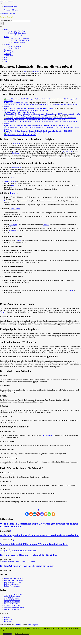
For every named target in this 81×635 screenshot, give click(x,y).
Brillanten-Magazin (10, 6)
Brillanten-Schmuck (6, 17)
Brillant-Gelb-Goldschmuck (13, 578)
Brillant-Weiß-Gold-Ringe (17, 31)
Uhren (19, 240)
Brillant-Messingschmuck (12, 582)
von (24, 72)
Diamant (49, 116)
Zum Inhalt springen (7, 1)
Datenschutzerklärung (22, 634)
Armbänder (14, 209)
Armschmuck (8, 56)
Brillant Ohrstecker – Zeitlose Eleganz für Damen (27, 565)
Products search (5, 21)
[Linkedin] (34, 512)
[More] (53, 512)
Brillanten (3, 312)
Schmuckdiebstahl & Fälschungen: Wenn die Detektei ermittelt (34, 544)
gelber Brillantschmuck (12, 596)
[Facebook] (27, 512)
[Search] (2, 23)
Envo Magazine (33, 625)
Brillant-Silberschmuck (12, 586)
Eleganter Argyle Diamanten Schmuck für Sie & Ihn (28, 555)
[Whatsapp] (49, 512)
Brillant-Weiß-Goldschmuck (13, 580)
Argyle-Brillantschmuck (12, 605)
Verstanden (7, 634)
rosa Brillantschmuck (11, 603)
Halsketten (15, 153)
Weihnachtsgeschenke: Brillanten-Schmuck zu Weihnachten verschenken (39, 535)
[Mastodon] (42, 512)
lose (5, 59)
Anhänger (7, 54)
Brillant (50, 108)
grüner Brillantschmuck (12, 602)
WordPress (17, 625)
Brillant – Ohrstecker (15, 46)
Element (70, 290)
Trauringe (7, 50)
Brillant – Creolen (14, 48)
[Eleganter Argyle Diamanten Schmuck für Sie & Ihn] (18, 550)
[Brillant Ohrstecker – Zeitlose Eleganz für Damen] (17, 561)
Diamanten (16, 143)
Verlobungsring (67, 151)
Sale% (6, 61)
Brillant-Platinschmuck (11, 584)
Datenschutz (8, 619)
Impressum (7, 621)
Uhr (5, 57)
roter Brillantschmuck (11, 598)
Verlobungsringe (9, 52)
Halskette (46, 225)
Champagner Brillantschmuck (14, 607)
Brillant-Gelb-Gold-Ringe (17, 33)
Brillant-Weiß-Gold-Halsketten (18, 39)
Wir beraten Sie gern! (11, 10)
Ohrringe (7, 44)
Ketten (6, 37)
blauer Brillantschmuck (12, 600)
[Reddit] (31, 512)
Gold (25, 103)
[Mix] (45, 512)
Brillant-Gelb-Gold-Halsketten (18, 40)
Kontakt (7, 617)
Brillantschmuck (16, 168)
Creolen (7, 201)
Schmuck (36, 72)
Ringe (6, 29)
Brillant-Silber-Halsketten (16, 42)
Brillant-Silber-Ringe (15, 35)
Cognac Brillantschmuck (12, 609)
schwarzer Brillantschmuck (13, 594)
